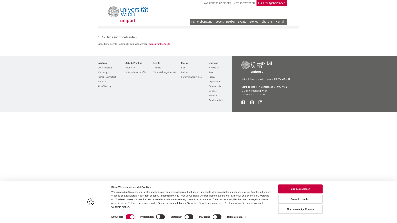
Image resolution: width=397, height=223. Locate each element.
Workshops (103, 72)
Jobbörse (130, 67)
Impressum (214, 81)
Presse (212, 77)
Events (242, 21)
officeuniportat (258, 90)
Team (211, 72)
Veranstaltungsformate (164, 72)
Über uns (266, 21)
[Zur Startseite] (129, 14)
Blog (183, 67)
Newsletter (214, 67)
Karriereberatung (201, 21)
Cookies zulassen (300, 189)
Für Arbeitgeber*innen (271, 3)
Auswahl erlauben (300, 199)
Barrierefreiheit (216, 100)
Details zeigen (235, 217)
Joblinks (102, 81)
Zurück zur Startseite (160, 44)
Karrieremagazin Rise (191, 77)
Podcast (185, 72)
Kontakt (280, 21)
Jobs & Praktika (225, 21)
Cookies (212, 91)
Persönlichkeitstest (107, 77)
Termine (157, 67)
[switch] (160, 216)
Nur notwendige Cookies (300, 209)
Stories (254, 21)
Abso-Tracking (105, 86)
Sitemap (213, 95)
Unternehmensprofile (135, 72)
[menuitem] (202, 22)
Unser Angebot (105, 67)
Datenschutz (215, 86)
